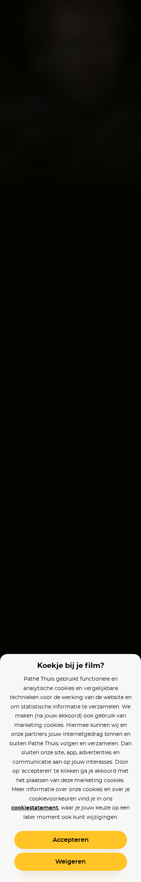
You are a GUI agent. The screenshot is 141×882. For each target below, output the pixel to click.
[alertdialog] (70, 441)
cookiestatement (34, 808)
